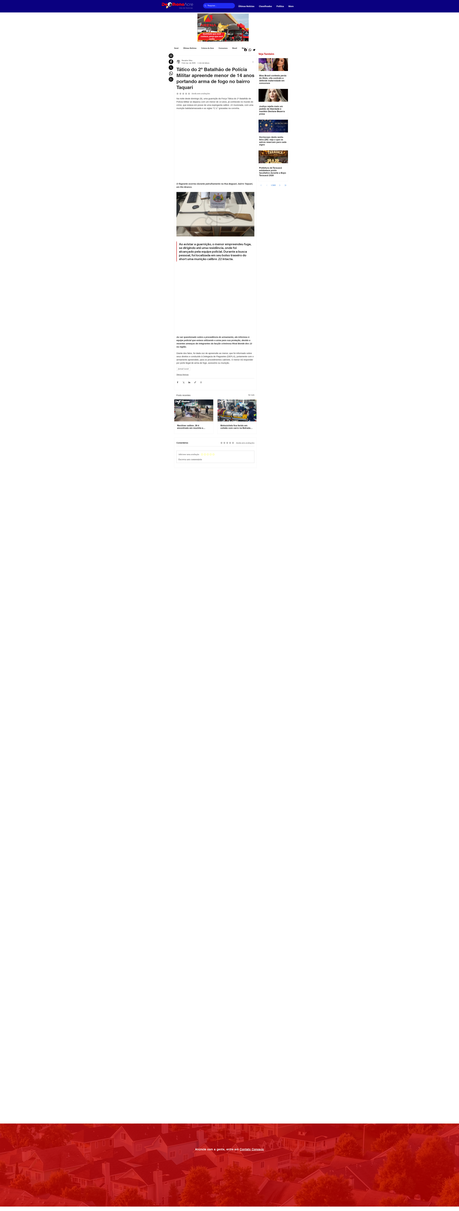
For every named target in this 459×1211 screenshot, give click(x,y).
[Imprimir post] (201, 417)
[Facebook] (182, 1169)
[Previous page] (267, 185)
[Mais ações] (252, 61)
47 (193, 1187)
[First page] (261, 185)
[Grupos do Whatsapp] (171, 73)
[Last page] (285, 185)
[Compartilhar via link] (195, 417)
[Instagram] (175, 1169)
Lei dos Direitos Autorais (229, 1187)
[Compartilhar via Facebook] (177, 417)
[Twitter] (188, 1169)
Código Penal (271, 1190)
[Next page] (280, 185)
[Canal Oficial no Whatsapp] (171, 79)
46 (188, 1187)
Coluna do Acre (207, 48)
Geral (176, 48)
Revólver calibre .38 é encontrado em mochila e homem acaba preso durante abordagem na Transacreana (191, 461)
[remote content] (215, 154)
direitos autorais (232, 1197)
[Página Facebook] (171, 61)
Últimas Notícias (190, 48)
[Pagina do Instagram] (171, 55)
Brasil (234, 48)
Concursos (223, 48)
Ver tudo (251, 429)
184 (257, 1190)
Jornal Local (183, 403)
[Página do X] (171, 67)
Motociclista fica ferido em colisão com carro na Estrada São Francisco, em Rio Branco (235, 461)
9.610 (207, 1187)
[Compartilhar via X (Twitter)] (183, 417)
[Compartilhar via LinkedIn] (189, 417)
